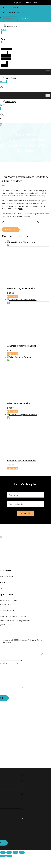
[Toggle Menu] (48, 71)
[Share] (15, 852)
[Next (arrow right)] (9, 856)
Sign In (15, 7)
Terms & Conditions (8, 600)
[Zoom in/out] (3, 852)
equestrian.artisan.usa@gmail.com (15, 620)
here (20, 209)
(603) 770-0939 (6, 625)
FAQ (1, 588)
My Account (15, 12)
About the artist (6, 576)
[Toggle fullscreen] (9, 852)
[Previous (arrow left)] (3, 856)
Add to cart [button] (12, 296)
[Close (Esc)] (22, 852)
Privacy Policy (6, 604)
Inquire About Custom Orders (25, 2)
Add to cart (11, 230)
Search (25, 19)
